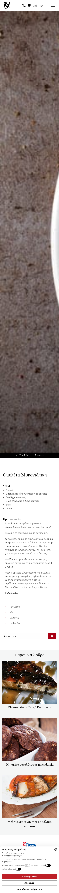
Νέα (11, 612)
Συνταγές (40, 455)
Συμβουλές (14, 623)
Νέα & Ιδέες (25, 455)
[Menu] (52, 6)
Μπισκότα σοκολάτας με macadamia (30, 764)
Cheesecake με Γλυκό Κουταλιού (29, 707)
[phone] (23, 6)
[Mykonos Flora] (7, 5)
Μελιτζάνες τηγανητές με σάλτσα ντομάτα (29, 824)
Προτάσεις (14, 606)
